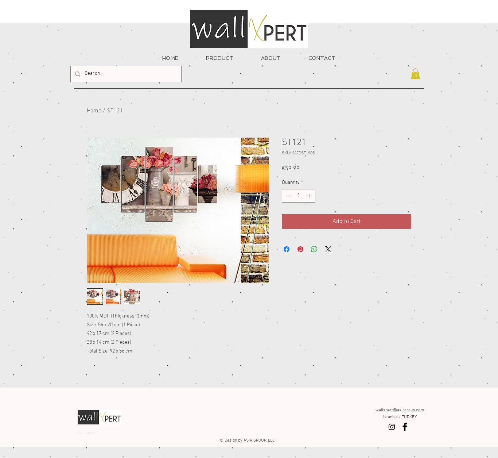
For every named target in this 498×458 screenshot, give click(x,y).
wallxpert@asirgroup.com (400, 410)
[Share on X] (328, 249)
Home (94, 111)
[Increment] (309, 195)
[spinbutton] (298, 195)
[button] (415, 73)
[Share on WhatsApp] (314, 249)
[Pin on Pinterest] (300, 249)
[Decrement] (287, 195)
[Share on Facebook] (286, 249)
